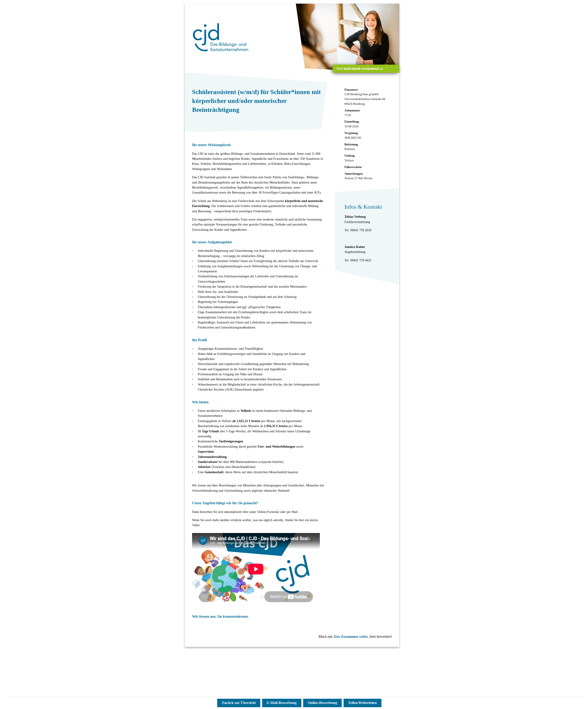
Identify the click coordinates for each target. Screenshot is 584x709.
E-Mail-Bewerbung (282, 703)
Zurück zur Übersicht (239, 703)
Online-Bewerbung (322, 703)
